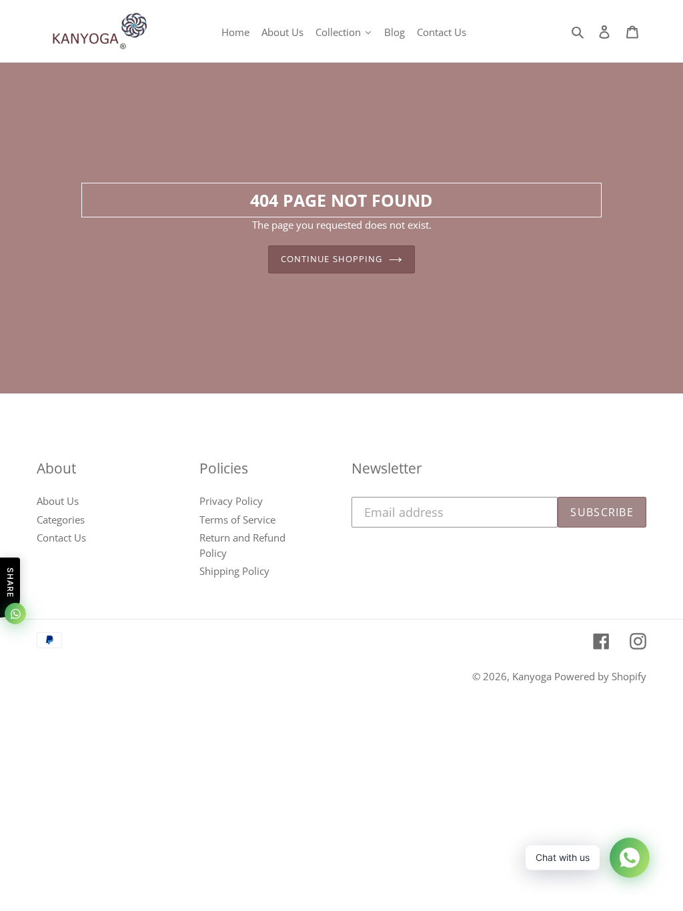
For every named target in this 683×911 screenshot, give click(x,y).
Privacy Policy (231, 501)
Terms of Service (237, 519)
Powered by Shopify (600, 676)
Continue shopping (331, 259)
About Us (58, 501)
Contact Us (61, 537)
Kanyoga (533, 676)
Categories (61, 519)
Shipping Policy (234, 571)
